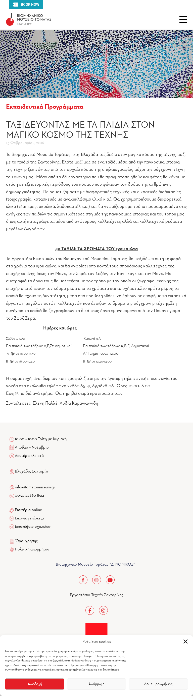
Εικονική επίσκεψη (30, 518)
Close (183, 19)
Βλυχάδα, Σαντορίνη (31, 471)
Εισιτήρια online (28, 510)
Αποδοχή (35, 684)
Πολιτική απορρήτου (32, 549)
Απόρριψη (96, 684)
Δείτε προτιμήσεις (158, 684)
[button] (185, 641)
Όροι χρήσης (27, 541)
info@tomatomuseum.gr (35, 487)
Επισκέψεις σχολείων (33, 527)
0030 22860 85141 (29, 496)
